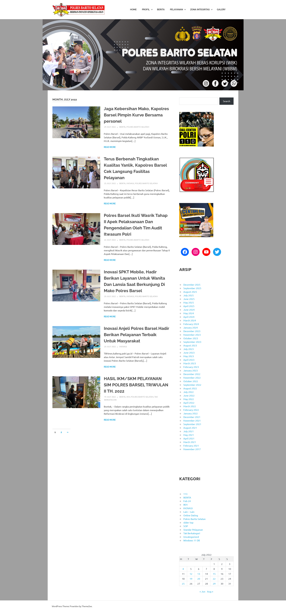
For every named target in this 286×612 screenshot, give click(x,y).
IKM (128, 396)
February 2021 (191, 445)
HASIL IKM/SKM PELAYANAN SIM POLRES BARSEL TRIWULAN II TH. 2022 (136, 385)
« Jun (202, 591)
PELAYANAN (176, 9)
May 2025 (188, 302)
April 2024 (188, 316)
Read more (110, 147)
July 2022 (188, 391)
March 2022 (189, 406)
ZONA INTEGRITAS (200, 9)
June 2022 (189, 395)
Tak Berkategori (191, 533)
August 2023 (190, 345)
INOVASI (130, 183)
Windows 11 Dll (191, 540)
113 (185, 493)
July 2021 (188, 431)
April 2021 (188, 438)
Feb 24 (187, 500)
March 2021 (189, 441)
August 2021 (190, 427)
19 (191, 578)
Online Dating (190, 515)
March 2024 (189, 320)
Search (226, 101)
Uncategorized (191, 536)
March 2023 (189, 363)
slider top (188, 522)
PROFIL (146, 9)
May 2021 (188, 434)
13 (198, 573)
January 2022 (190, 413)
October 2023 (190, 338)
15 (214, 573)
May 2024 (188, 313)
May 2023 (188, 356)
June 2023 (189, 352)
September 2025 (192, 288)
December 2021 (191, 416)
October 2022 (190, 381)
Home (133, 9)
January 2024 (190, 327)
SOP (185, 526)
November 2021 (192, 420)
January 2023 (190, 370)
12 (191, 573)
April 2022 (188, 402)
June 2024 (189, 309)
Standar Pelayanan (193, 529)
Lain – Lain (188, 511)
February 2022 (191, 409)
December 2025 (191, 284)
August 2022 (190, 388)
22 (214, 578)
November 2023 (192, 334)
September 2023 (192, 341)
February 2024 (191, 323)
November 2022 (192, 377)
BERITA (161, 9)
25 (183, 583)
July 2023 (188, 348)
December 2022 (191, 373)
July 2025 (188, 295)
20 (198, 578)
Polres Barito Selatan (137, 127)
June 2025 (189, 298)
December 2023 (191, 331)
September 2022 (192, 384)
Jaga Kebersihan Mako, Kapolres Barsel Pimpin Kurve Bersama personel (136, 115)
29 (214, 583)
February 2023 (191, 366)
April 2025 (188, 306)
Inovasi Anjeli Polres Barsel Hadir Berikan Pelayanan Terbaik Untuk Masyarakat (136, 334)
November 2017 (192, 449)
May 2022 (188, 399)
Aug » (210, 591)
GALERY (221, 9)
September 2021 (192, 424)
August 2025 (190, 291)
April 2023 (188, 359)
